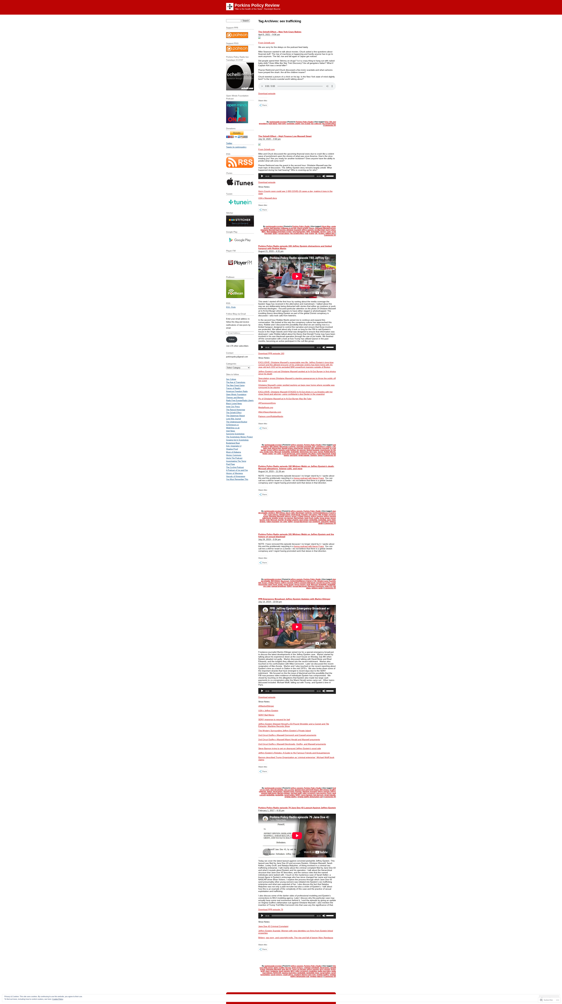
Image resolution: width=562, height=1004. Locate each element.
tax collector (316, 123)
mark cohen (330, 230)
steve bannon (301, 454)
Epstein (307, 448)
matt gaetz (272, 123)
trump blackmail (323, 454)
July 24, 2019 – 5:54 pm (269, 539)
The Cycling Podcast (235, 467)
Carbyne (291, 447)
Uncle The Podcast (234, 458)
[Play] (262, 176)
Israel (269, 450)
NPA (308, 232)
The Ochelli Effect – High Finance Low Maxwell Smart (285, 136)
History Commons (233, 455)
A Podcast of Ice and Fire (237, 470)
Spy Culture (231, 379)
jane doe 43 (286, 969)
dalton (269, 791)
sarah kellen (289, 795)
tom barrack (318, 795)
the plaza (312, 454)
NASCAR (277, 973)
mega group (325, 518)
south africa (288, 975)
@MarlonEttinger (266, 706)
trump (311, 233)
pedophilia (315, 232)
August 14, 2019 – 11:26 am (271, 471)
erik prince (313, 515)
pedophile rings (312, 973)
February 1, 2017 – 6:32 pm (271, 810)
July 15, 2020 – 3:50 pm (269, 139)
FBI (330, 122)
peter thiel (331, 520)
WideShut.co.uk (233, 428)
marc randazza (271, 971)
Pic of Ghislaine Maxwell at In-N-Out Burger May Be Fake (284, 398)
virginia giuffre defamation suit (310, 797)
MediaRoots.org (265, 407)
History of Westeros (234, 473)
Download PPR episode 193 (271, 353)
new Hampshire (298, 232)
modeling (313, 971)
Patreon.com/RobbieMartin (270, 416)
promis (262, 522)
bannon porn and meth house (307, 790)
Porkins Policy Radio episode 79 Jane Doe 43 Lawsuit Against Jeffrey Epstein (297, 808)
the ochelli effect (329, 123)
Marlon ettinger (283, 793)
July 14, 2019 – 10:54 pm (270, 602)
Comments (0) (330, 125)
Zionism (313, 455)
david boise (277, 791)
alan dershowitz (276, 790)
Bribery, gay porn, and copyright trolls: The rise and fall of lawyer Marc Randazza (295, 937)
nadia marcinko (324, 971)
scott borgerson (288, 454)
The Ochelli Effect (233, 413)
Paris (329, 793)
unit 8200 (293, 455)
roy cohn (277, 454)
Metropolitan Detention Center (279, 232)
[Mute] (323, 176)
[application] (297, 176)
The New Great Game (235, 385)
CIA (313, 447)
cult (333, 447)
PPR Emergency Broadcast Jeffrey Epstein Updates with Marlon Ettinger (294, 599)
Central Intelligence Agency (324, 513)
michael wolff (296, 793)
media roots (269, 452)
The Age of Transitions (235, 382)
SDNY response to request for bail (274, 719)
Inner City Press (233, 407)
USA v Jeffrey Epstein (268, 710)
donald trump (287, 448)
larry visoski (325, 969)
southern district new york (305, 975)
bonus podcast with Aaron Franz (309, 478)
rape (329, 232)
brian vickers (297, 968)
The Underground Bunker (236, 422)
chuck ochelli (302, 228)
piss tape (313, 452)
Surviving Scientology (235, 434)
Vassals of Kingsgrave (235, 476)
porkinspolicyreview (277, 122)
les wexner (301, 450)
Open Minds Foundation (236, 394)
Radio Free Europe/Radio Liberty (240, 400)
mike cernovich (309, 793)
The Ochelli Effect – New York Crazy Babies (279, 32)
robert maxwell (272, 522)
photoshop (304, 452)
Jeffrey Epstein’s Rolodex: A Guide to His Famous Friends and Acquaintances (294, 753)
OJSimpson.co (232, 425)
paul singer (303, 520)
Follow (231, 339)
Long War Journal (233, 419)
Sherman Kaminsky (315, 586)
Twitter (229, 143)
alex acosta (289, 790)
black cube (290, 513)
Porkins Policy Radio (304, 122)
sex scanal (305, 123)
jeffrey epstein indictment (304, 583)
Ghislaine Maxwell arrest (325, 228)
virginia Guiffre (323, 975)
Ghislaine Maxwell (276, 516)
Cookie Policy (57, 999)
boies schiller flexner (282, 968)
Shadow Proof (232, 449)
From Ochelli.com (266, 43)
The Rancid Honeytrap (235, 410)
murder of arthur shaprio (288, 520)
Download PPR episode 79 (270, 909)
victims (321, 233)
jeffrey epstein (308, 230)
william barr (330, 233)
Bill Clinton (274, 447)
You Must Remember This (237, 479)
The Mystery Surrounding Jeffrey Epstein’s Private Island (284, 730)
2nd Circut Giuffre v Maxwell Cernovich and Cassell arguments (287, 735)
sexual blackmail (301, 522)
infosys (288, 516)
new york (282, 123)
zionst (320, 455)
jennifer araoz (277, 518)
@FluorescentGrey (267, 403)
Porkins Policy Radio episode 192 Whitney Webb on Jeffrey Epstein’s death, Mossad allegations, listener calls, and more (296, 467)
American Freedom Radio (237, 391)
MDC (264, 232)
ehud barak (298, 448)
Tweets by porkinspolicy (236, 147)
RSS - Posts (231, 307)
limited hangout (313, 450)
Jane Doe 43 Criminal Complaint (273, 926)
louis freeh (308, 518)
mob (268, 520)
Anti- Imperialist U (233, 446)
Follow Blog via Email (236, 314)
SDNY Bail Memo (266, 715)
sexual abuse (283, 233)
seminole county (293, 123)
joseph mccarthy (323, 583)
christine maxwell (303, 447)
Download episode (266, 93)
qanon (320, 452)
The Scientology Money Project (239, 437)
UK (316, 233)
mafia (316, 518)
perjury (323, 232)
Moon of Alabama (233, 452)
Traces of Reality (233, 388)
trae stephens (314, 522)
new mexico (321, 793)
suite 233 (328, 586)
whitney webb (317, 588)
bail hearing (275, 228)
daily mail (267, 448)
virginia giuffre (291, 797)
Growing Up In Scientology (237, 440)
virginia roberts (316, 976)
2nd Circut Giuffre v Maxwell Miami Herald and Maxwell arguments (289, 739)
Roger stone (268, 454)
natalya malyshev (289, 973)
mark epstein (284, 971)
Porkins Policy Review (257, 5)
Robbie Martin (329, 452)
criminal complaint (311, 968)
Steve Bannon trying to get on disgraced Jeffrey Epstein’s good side (289, 748)
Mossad (277, 452)
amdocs (271, 513)
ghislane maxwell (293, 230)
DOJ (326, 122)
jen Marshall (320, 230)
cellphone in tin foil (288, 228)
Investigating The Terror (236, 461)
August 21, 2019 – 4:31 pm (270, 251)
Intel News (230, 431)
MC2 (292, 971)
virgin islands (303, 455)
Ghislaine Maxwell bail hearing (273, 230)
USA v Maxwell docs (267, 198)
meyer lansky (300, 584)
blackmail (283, 447)
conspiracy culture (323, 447)
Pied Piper (230, 464)
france (311, 228)
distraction (276, 448)
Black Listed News (234, 403)
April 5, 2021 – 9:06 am (269, 34)
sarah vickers (276, 975)
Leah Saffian (291, 450)
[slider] (330, 175)
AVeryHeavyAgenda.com (269, 412)
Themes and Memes (235, 397)
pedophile (295, 452)
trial (306, 233)
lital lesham (299, 518)
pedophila (286, 452)
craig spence (273, 515)
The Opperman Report (235, 416)
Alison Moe (325, 226)
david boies (324, 968)
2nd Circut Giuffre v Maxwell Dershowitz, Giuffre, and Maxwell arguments (292, 744)
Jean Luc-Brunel (299, 969)
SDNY (275, 233)
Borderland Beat (233, 443)
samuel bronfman (278, 586)
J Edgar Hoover (303, 516)
